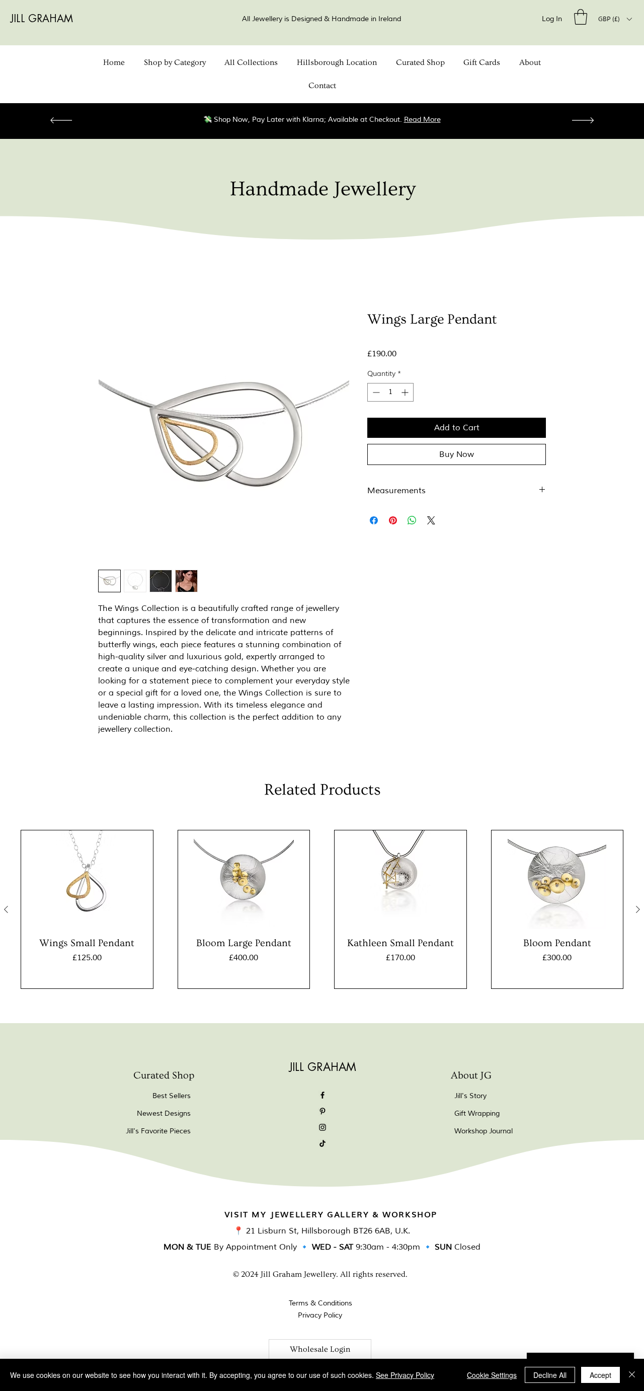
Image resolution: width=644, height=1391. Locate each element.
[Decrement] (375, 392)
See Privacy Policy (405, 1375)
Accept (600, 1375)
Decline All (550, 1375)
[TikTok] (322, 1143)
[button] (580, 17)
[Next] (583, 121)
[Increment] (405, 392)
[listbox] (615, 19)
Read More (455, 119)
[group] (322, 909)
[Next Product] (638, 909)
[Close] (632, 1375)
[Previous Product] (6, 909)
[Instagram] (322, 1127)
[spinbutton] (390, 392)
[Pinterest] (322, 1111)
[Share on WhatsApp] (412, 520)
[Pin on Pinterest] (393, 520)
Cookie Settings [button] (492, 1375)
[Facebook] (322, 1095)
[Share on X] (431, 520)
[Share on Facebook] (374, 520)
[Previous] (61, 121)
